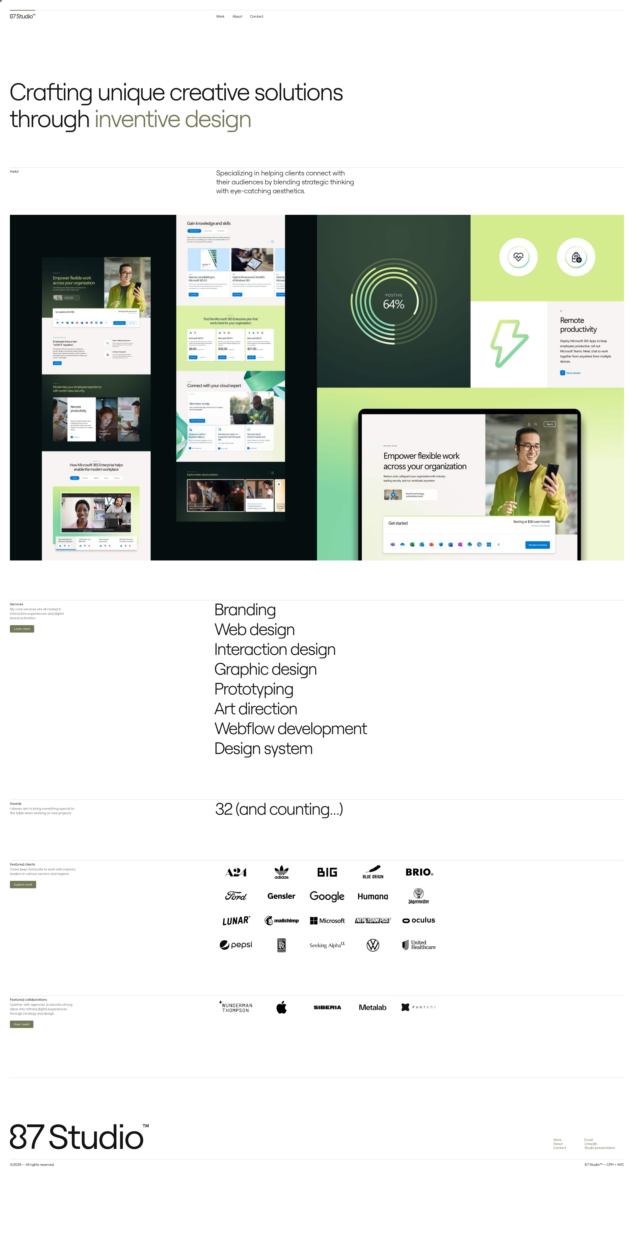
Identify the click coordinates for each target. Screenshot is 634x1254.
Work (220, 16)
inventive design (172, 117)
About (237, 16)
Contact (257, 16)
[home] (22, 14)
